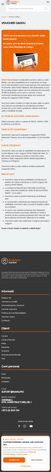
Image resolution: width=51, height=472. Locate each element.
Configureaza (25, 466)
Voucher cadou (8, 317)
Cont (3, 374)
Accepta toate (14, 460)
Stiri (3, 358)
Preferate (5, 378)
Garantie (5, 347)
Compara (5, 381)
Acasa (3, 17)
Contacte (5, 320)
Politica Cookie (21, 454)
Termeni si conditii (9, 301)
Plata (3, 343)
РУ (48, 2)
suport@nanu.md (12, 392)
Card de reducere (9, 309)
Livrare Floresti (8, 340)
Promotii (5, 351)
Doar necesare (36, 460)
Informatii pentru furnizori (12, 305)
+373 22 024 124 (10, 410)
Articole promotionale (11, 355)
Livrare (4, 336)
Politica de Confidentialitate (13, 313)
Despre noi (6, 298)
